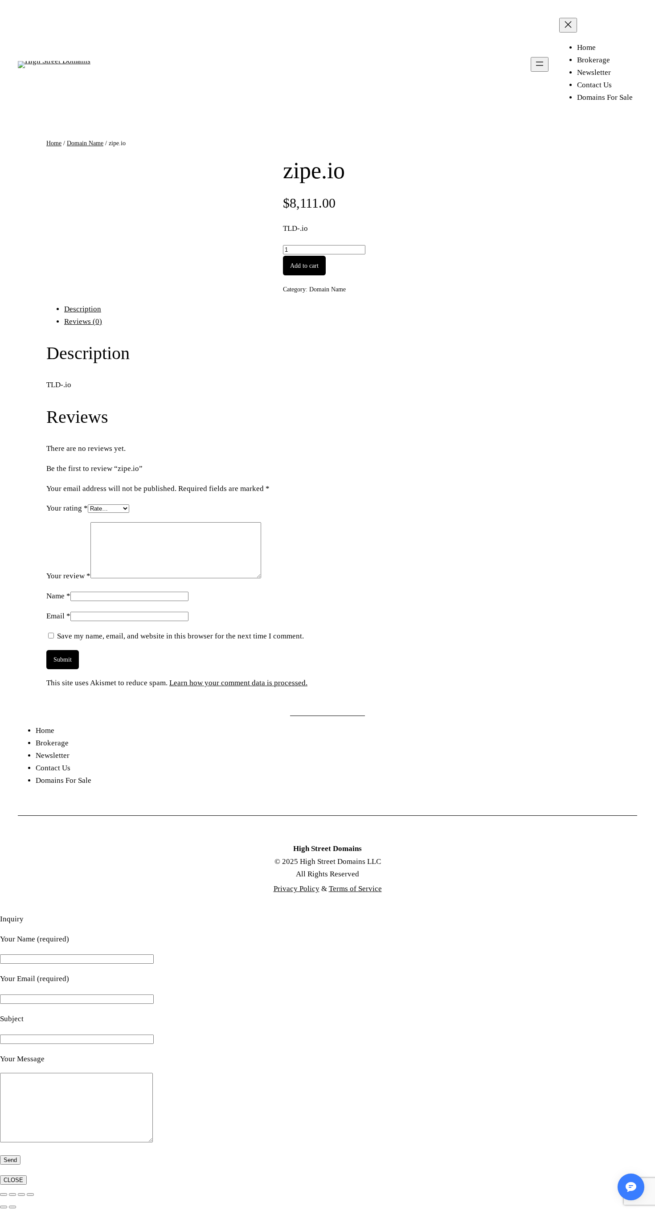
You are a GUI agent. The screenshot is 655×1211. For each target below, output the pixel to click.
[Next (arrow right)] (12, 1207)
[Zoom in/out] (3, 1194)
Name (58, 596)
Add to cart (304, 265)
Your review (68, 576)
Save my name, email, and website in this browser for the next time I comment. (180, 636)
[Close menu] (568, 25)
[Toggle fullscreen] (12, 1194)
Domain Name (85, 143)
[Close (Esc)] (30, 1194)
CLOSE (13, 1180)
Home (53, 143)
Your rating (67, 508)
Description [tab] (82, 309)
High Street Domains (327, 848)
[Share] (21, 1194)
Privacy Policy (296, 888)
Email (58, 616)
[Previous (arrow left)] (3, 1207)
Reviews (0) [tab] (83, 321)
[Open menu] (540, 64)
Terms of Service (355, 888)
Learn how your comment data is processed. (238, 683)
